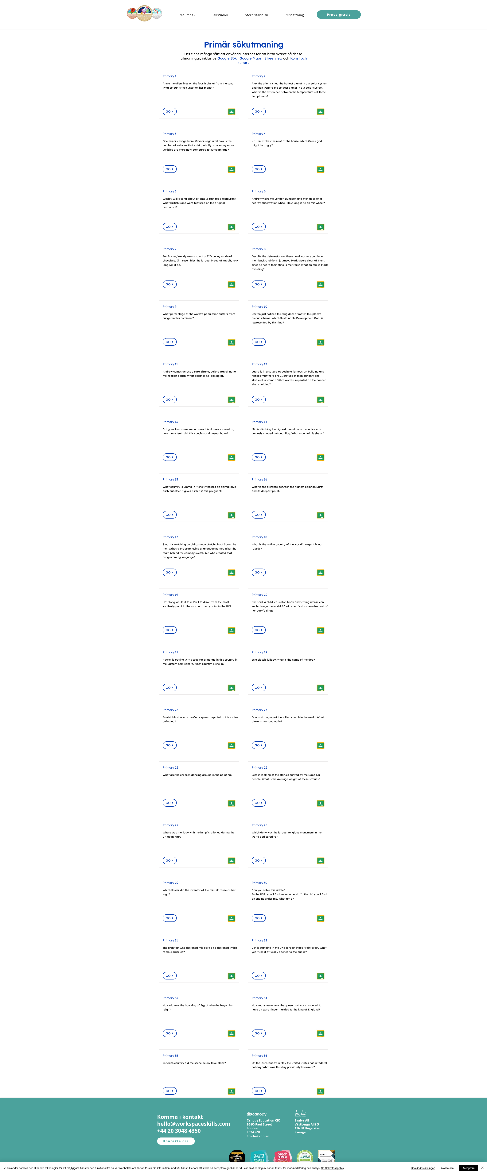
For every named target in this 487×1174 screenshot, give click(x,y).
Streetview (273, 58)
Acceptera (468, 1168)
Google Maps (251, 58)
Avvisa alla (447, 1168)
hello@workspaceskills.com (193, 1123)
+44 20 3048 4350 (179, 1130)
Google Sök (227, 58)
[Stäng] (482, 1168)
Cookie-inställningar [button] (423, 1168)
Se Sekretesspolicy (332, 1168)
